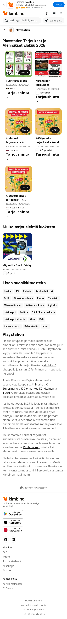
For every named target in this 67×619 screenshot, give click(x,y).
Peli (41, 319)
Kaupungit (8, 565)
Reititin (24, 312)
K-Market (38, 384)
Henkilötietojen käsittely (33, 614)
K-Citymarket (29, 388)
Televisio (53, 298)
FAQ (5, 552)
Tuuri (6, 393)
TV (17, 291)
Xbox (32, 319)
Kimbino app (31, 447)
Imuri (45, 326)
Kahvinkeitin (31, 326)
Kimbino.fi (49, 365)
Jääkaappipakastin (14, 319)
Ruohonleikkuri (44, 291)
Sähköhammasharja (43, 312)
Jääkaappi (10, 312)
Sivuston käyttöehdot (33, 609)
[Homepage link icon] (21, 487)
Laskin (8, 291)
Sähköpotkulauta (23, 298)
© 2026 (33, 600)
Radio (40, 298)
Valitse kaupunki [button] (56, 20)
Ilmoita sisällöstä (12, 561)
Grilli (6, 298)
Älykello (52, 305)
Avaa (59, 4)
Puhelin (27, 291)
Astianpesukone (34, 305)
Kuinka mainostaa (13, 583)
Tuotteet (7, 570)
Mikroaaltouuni (12, 305)
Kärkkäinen (46, 388)
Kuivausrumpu (12, 326)
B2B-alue (8, 588)
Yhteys (6, 556)
